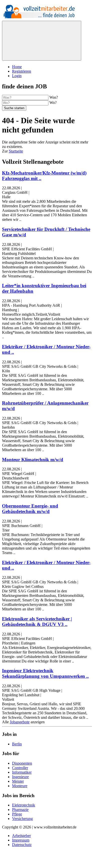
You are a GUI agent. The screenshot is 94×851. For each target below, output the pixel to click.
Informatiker (22, 772)
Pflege (17, 814)
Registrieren (21, 71)
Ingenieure (20, 777)
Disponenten (22, 763)
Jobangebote (20, 722)
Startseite (16, 151)
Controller (20, 768)
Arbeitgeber (21, 835)
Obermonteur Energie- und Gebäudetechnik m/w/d (30, 508)
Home (17, 67)
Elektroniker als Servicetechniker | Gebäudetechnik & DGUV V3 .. (37, 621)
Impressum (20, 840)
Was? (53, 97)
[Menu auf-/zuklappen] (41, 41)
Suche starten (14, 108)
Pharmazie (20, 809)
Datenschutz (22, 844)
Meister (18, 781)
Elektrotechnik (23, 805)
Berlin (17, 744)
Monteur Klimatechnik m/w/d (32, 459)
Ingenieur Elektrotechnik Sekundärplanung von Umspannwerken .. (45, 673)
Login (17, 76)
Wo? (53, 102)
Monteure (19, 786)
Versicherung (22, 818)
